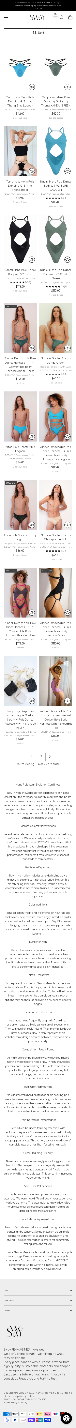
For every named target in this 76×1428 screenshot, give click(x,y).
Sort (41, 32)
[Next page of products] (49, 757)
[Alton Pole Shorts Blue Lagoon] (20, 416)
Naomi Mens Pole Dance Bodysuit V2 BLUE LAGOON (56, 186)
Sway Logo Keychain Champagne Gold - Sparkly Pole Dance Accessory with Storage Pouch (20, 719)
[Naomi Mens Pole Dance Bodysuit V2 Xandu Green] (55, 240)
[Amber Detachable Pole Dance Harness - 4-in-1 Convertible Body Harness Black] (55, 593)
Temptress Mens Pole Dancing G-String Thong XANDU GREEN (56, 101)
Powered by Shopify (15, 1402)
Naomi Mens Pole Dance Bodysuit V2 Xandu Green (56, 274)
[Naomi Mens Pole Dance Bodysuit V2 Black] (20, 240)
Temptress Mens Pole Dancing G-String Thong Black (20, 186)
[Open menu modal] (6, 17)
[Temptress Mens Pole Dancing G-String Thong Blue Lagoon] (20, 67)
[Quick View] (32, 87)
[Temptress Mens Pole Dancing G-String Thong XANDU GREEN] (55, 67)
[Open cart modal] (70, 17)
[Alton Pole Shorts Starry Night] (20, 505)
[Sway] (38, 17)
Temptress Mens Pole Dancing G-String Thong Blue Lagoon (20, 101)
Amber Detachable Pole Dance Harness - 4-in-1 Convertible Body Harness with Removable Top (56, 719)
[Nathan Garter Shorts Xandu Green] (55, 328)
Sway (28, 1393)
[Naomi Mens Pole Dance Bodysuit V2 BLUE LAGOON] (55, 151)
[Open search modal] (61, 17)
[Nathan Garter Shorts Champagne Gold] (55, 505)
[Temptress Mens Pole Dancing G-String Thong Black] (20, 151)
